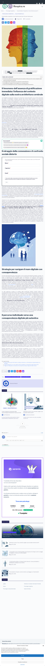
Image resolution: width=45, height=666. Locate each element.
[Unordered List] (15, 440)
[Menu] (42, 6)
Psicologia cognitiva (10, 10)
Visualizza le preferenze (22, 662)
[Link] (20, 440)
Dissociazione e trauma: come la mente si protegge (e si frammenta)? (24, 571)
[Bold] (7, 440)
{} (21, 440)
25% (32, 284)
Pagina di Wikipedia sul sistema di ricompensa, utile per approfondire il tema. (20, 365)
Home (2, 10)
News (5, 408)
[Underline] (10, 440)
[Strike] (12, 440)
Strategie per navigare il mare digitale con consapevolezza (15, 83)
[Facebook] (37, 3)
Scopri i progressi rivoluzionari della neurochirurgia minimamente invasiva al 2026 (11, 412)
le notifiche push (26, 296)
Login (42, 432)
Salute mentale (19, 13)
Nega (23, 658)
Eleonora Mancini (9, 19)
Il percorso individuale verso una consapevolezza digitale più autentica (18, 84)
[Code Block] (19, 440)
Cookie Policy (22, 664)
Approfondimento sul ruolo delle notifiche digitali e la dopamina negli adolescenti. (21, 364)
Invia (7, 182)
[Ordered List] (14, 440)
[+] (23, 440)
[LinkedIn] (42, 3)
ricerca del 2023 (11, 284)
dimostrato (4, 122)
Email (6, 173)
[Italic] (9, 440)
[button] (43, 645)
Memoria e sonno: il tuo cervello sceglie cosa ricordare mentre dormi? (33, 412)
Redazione (7, 414)
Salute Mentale (26, 376)
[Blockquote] (17, 440)
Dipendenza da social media (12, 376)
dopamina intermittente (25, 297)
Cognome (7, 168)
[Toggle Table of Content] (40, 77)
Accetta (22, 655)
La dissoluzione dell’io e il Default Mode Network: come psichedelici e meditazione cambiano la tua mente (24, 562)
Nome (6, 163)
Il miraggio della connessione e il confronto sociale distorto (15, 81)
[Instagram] (39, 3)
